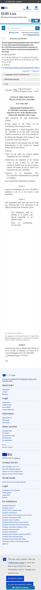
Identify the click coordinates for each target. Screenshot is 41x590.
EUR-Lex (8, 14)
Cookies (5, 497)
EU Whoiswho (6, 438)
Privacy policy (6, 492)
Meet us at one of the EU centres (12, 474)
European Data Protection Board (12, 536)
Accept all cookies (15, 578)
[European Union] (7, 454)
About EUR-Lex (7, 418)
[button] (20, 588)
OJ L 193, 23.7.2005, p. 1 (15, 333)
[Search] (37, 28)
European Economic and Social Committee (15, 525)
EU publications (7, 440)
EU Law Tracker (7, 447)
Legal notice (6, 402)
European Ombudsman (9, 532)
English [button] (36, 9)
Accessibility (6, 407)
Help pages (6, 389)
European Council (7, 508)
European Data (7, 431)
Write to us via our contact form (12, 471)
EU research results (8, 435)
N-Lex (4, 445)
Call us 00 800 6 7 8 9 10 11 (11, 467)
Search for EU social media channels (14, 482)
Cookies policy (7, 405)
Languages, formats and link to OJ (17, 74)
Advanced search (33, 35)
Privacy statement (8, 409)
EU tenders (5, 433)
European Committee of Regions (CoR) (14, 527)
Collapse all (35, 71)
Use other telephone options (11, 469)
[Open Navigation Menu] (3, 28)
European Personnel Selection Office (14, 539)
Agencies (5, 544)
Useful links (6, 422)
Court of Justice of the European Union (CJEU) (17, 515)
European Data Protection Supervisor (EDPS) (16, 534)
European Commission (9, 513)
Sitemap (5, 394)
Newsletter (5, 420)
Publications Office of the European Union (15, 541)
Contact (4, 392)
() (34, 137)
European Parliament (9, 505)
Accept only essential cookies (20, 584)
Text (6, 84)
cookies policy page (16, 563)
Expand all (26, 71)
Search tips (15, 32)
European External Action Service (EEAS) (15, 522)
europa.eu (17, 458)
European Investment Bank (11, 529)
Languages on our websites (11, 490)
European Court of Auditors (10, 520)
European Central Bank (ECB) (11, 517)
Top (6, 361)
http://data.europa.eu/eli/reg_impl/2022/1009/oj (22, 68)
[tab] (21, 74)
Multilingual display (12, 79)
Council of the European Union (12, 510)
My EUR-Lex (27, 9)
